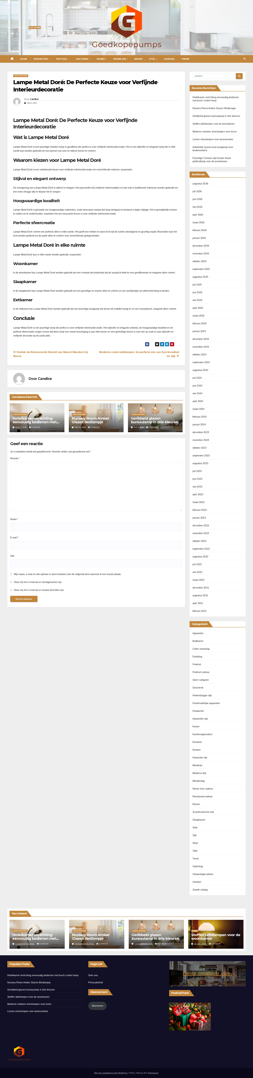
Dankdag (197, 656)
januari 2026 (199, 238)
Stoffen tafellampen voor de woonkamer (214, 124)
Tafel (195, 851)
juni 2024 (197, 385)
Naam (14, 519)
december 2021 (201, 587)
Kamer (101, 59)
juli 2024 (197, 378)
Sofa (195, 827)
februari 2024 (200, 416)
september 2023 (201, 455)
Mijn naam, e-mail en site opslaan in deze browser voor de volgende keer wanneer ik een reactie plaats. (67, 574)
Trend (185, 59)
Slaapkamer (199, 820)
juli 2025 (197, 284)
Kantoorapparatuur (202, 734)
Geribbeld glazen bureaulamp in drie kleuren (154, 420)
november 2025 (201, 253)
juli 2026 (197, 191)
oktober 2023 (199, 448)
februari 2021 (200, 611)
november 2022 (201, 533)
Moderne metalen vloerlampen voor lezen (215, 131)
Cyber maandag (201, 649)
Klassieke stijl (200, 757)
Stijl (152, 59)
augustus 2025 (200, 277)
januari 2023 (199, 517)
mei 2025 (197, 300)
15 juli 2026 (200, 944)
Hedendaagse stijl (202, 695)
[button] (244, 59)
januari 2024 (199, 424)
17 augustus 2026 (25, 944)
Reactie (15, 458)
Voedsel (169, 59)
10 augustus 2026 (84, 944)
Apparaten (41, 59)
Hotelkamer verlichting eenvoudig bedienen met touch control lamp (35, 422)
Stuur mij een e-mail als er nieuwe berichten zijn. (39, 590)
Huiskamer (198, 711)
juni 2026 (197, 199)
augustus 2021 (200, 595)
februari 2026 (200, 230)
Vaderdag (198, 866)
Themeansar (153, 1073)
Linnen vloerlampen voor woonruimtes (213, 139)
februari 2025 (200, 323)
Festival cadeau (201, 672)
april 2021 (198, 603)
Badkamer (198, 641)
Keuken (197, 750)
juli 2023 (197, 471)
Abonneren (97, 1006)
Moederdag (199, 781)
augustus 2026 (200, 183)
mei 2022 (197, 572)
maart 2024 (199, 409)
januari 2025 (199, 331)
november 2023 (201, 440)
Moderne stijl (199, 773)
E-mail (14, 537)
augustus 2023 (200, 463)
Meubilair (120, 59)
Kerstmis (197, 742)
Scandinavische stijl (203, 812)
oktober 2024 (199, 354)
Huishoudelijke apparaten (206, 703)
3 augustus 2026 (143, 944)
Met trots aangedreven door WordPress (111, 1073)
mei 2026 (197, 207)
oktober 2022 (199, 541)
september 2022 (201, 549)
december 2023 (201, 432)
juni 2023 (197, 479)
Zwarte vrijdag (200, 889)
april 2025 (198, 308)
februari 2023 (200, 510)
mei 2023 (197, 486)
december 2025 (201, 246)
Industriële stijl (200, 718)
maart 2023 (199, 502)
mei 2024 (197, 393)
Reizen (138, 59)
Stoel (195, 843)
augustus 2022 (200, 556)
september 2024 (201, 362)
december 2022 (201, 525)
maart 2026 (199, 222)
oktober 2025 (199, 261)
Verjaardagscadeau (203, 874)
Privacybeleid (95, 982)
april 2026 (198, 214)
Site (12, 556)
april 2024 (198, 401)
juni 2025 (197, 292)
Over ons (93, 975)
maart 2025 (199, 315)
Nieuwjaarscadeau (203, 796)
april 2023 (198, 494)
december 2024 (201, 339)
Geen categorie (20, 76)
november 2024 (201, 347)
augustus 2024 (200, 370)
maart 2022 (199, 580)
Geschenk (82, 59)
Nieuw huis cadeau (203, 788)
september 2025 (201, 269)
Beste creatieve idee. (207, 973)
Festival (62, 59)
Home (23, 59)
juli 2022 (197, 564)
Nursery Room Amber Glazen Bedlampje (90, 420)
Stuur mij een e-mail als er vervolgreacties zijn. (38, 582)
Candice (34, 99)
